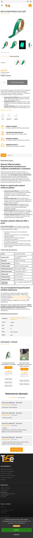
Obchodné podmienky (7, 469)
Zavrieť (27, 122)
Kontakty (3, 479)
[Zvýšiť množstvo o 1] (6, 82)
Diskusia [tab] (10, 155)
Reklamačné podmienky (7, 471)
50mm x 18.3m (8, 382)
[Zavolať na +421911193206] (2, 1)
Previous (27, 345)
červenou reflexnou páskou (21, 297)
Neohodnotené (14, 56)
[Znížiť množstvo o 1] (2, 82)
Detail (8, 367)
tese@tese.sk (4, 490)
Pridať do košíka (17, 82)
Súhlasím (16, 530)
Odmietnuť (17, 535)
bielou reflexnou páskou (20, 296)
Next (30, 345)
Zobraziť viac (16, 449)
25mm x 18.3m (8, 379)
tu (24, 523)
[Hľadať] (27, 1)
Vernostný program (6, 477)
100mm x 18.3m (8, 385)
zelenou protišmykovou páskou (18, 299)
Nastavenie (16, 526)
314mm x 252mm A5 (24, 380)
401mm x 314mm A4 (24, 384)
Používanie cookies (6, 473)
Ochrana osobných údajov (8, 475)
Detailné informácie (6, 110)
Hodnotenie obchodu (16, 393)
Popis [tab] (3, 155)
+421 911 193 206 (5, 488)
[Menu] (2, 5)
